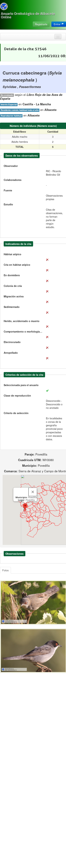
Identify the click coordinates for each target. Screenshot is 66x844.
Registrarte (41, 24)
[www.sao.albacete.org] (4, 6)
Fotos (5, 570)
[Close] (33, 492)
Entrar (57, 24)
